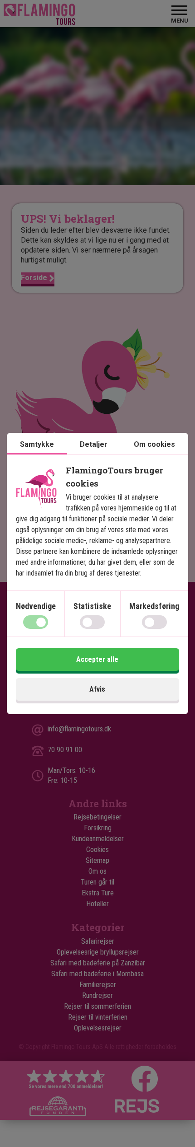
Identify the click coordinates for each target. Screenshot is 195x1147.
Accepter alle (97, 659)
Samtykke (37, 444)
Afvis (97, 689)
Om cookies (154, 444)
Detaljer (93, 444)
